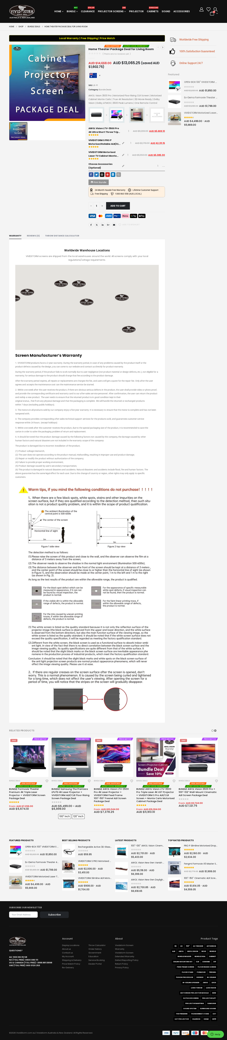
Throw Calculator (97, 945)
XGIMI (206, 1019)
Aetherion (211, 946)
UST (214, 1014)
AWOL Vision (192, 951)
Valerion (196, 1019)
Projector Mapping (194, 1003)
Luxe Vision (211, 988)
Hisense (199, 977)
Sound (166, 11)
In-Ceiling (211, 977)
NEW (214, 993)
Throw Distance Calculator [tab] (62, 235)
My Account (68, 956)
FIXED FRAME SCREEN (185, 967)
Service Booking (96, 960)
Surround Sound (208, 1008)
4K (181, 946)
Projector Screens (112, 10)
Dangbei (206, 962)
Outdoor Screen (191, 998)
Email (114, 224)
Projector (136, 11)
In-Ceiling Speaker (191, 982)
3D (175, 946)
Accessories (181, 11)
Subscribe (54, 914)
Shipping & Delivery (71, 960)
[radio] (64, 816)
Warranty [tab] (15, 235)
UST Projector (182, 1019)
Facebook (90, 224)
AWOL (181, 951)
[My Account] (201, 9)
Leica (214, 982)
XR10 (214, 1019)
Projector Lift (209, 998)
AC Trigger (198, 946)
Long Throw (196, 988)
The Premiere (181, 1014)
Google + (108, 224)
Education (93, 956)
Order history (95, 949)
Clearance (88, 10)
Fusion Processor (184, 977)
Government (94, 952)
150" (188, 946)
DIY (214, 962)
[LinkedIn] (113, 174)
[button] (215, 9)
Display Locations (70, 945)
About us (66, 949)
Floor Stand (187, 972)
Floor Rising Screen (207, 967)
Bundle (72, 10)
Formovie (201, 972)
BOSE (204, 951)
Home (57, 11)
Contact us (67, 952)
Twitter (96, 224)
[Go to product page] (174, 86)
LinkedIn (102, 224)
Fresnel (212, 972)
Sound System (189, 1008)
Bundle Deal (200, 956)
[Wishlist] (208, 9)
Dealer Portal (95, 963)
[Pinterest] (107, 174)
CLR (197, 962)
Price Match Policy (71, 963)
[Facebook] (91, 174)
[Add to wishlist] (46, 780)
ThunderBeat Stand (200, 1014)
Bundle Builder (184, 956)
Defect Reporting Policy (126, 960)
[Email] (102, 174)
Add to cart (118, 205)
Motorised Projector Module (194, 993)
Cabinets (152, 10)
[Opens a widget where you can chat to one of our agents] (215, 1034)
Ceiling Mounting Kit (182, 962)
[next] (163, 47)
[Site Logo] (22, 11)
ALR (173, 951)
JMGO (205, 982)
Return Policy (121, 963)
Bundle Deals (105, 89)
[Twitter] (96, 174)
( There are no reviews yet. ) (117, 53)
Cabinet (212, 956)
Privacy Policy (122, 967)
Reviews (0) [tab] (33, 235)
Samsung (211, 1003)
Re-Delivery (68, 967)
